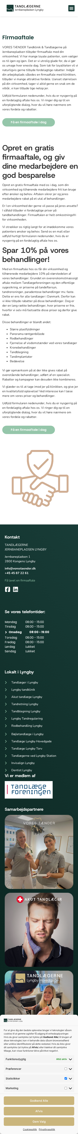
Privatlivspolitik (47, 1129)
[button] (71, 8)
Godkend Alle (39, 1100)
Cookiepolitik (30, 1129)
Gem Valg (39, 1121)
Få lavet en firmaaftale (20, 580)
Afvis (39, 1111)
